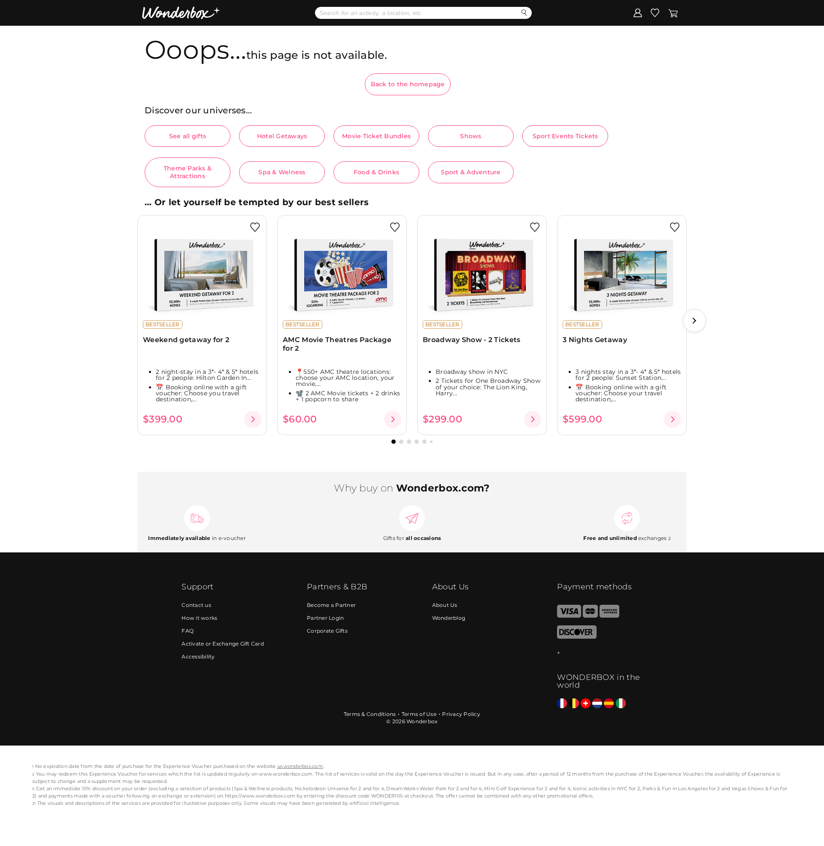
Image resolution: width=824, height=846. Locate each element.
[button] (694, 320)
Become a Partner (331, 605)
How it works (199, 618)
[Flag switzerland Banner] (586, 703)
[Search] (524, 12)
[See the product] (252, 419)
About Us (444, 605)
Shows (470, 136)
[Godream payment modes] (599, 653)
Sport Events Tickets (565, 136)
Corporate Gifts (327, 631)
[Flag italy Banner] (621, 703)
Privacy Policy (461, 714)
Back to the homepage (408, 84)
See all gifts (187, 136)
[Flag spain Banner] (609, 703)
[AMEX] (609, 616)
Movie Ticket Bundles (376, 136)
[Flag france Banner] (562, 703)
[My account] (637, 12)
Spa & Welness (281, 172)
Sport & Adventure (470, 172)
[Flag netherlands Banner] (597, 703)
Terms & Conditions (370, 714)
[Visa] (569, 616)
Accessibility (198, 656)
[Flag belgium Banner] (574, 703)
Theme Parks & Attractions (188, 172)
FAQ (188, 631)
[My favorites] (655, 12)
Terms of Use (419, 714)
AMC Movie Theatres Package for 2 (337, 344)
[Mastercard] (590, 616)
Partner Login (325, 618)
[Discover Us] (577, 637)
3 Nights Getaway (595, 340)
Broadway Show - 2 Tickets (472, 340)
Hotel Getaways (282, 136)
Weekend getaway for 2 (186, 340)
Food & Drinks (376, 172)
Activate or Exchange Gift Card (223, 643)
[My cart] (673, 12)
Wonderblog (449, 618)
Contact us (196, 605)
